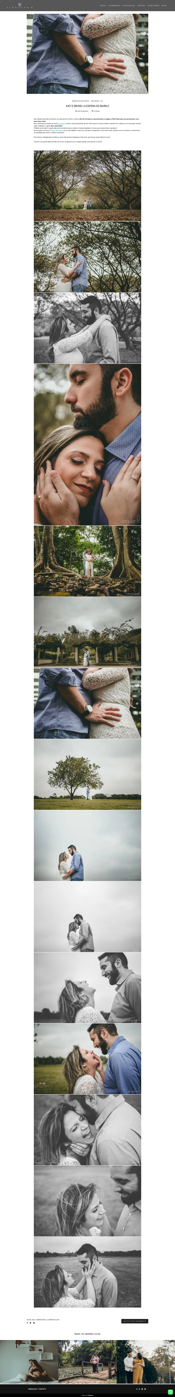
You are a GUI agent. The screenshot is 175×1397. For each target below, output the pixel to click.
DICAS (164, 5)
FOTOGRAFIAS (129, 5)
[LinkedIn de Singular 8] (145, 1389)
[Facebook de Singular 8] (136, 1389)
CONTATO (141, 5)
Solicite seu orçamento (134, 1321)
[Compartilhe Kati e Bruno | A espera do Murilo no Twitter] (30, 1323)
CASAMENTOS (114, 5)
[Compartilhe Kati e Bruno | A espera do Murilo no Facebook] (27, 1323)
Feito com (87, 1395)
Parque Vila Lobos (57, 130)
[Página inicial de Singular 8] (22, 5)
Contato (42, 1389)
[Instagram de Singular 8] (139, 1389)
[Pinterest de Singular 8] (142, 1389)
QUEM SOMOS (153, 5)
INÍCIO (103, 5)
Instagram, (62, 123)
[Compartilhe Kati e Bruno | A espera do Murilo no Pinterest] (34, 1323)
